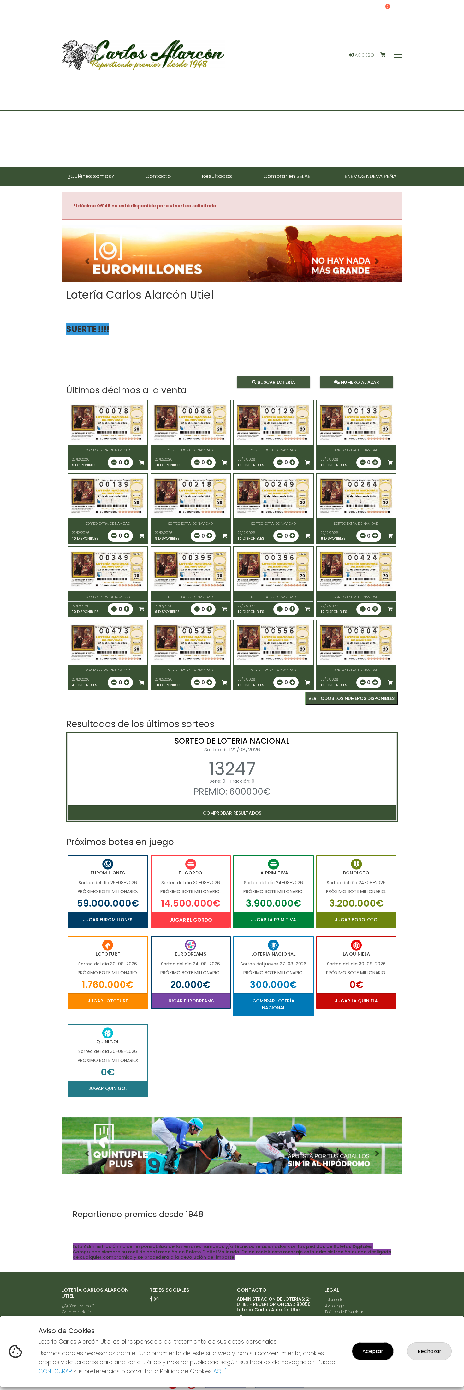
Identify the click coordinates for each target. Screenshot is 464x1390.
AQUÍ (219, 1371)
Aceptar (372, 1351)
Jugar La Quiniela (356, 1001)
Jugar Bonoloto (356, 919)
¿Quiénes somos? (78, 1305)
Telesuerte (334, 1299)
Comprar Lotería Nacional (273, 1004)
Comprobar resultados (232, 813)
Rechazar (429, 1351)
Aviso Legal (335, 1305)
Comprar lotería (76, 1311)
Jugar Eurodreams (190, 1001)
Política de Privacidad (345, 1311)
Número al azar (359, 382)
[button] (87, 261)
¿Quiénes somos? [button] (91, 176)
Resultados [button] (217, 176)
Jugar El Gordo (190, 919)
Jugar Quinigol (107, 1088)
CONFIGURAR (55, 1371)
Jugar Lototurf (108, 1001)
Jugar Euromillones (107, 919)
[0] (385, 55)
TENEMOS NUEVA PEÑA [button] (369, 176)
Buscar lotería (275, 382)
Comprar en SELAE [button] (286, 176)
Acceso (364, 55)
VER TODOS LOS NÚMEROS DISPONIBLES (351, 698)
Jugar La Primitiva (273, 919)
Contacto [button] (158, 176)
